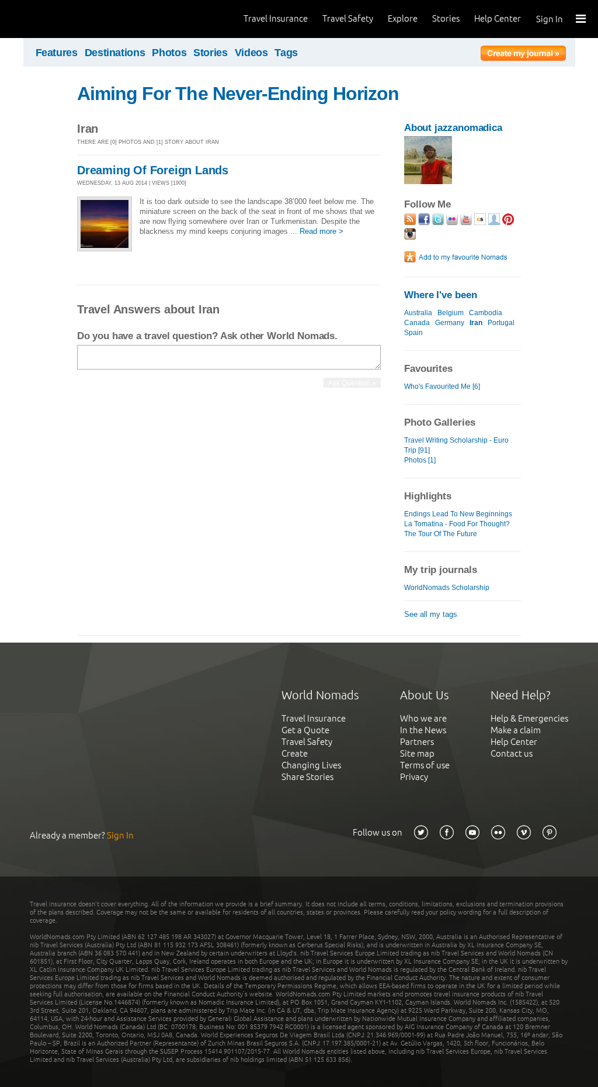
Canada (417, 323)
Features (57, 52)
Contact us (512, 753)
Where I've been (440, 295)
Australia (418, 313)
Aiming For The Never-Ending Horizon (238, 93)
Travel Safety (347, 18)
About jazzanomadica (453, 127)
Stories (446, 18)
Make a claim (516, 730)
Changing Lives (311, 765)
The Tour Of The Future (440, 534)
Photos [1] (420, 460)
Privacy (414, 777)
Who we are (423, 718)
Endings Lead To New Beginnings (458, 514)
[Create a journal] (523, 55)
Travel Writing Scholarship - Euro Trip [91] (456, 445)
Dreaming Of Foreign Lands (152, 170)
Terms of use (425, 765)
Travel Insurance (276, 18)
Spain (413, 333)
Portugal (501, 323)
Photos (169, 52)
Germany (449, 323)
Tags (286, 52)
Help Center (497, 18)
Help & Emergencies (529, 718)
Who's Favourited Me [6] (442, 386)
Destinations (115, 52)
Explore (403, 18)
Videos (251, 52)
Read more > (321, 231)
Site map (417, 753)
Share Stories (307, 777)
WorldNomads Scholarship (446, 588)
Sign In (549, 19)
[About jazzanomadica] (428, 181)
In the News (423, 730)
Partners (417, 742)
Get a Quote (305, 730)
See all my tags (430, 614)
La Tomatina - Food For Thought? (457, 524)
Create (294, 753)
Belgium (450, 313)
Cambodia (485, 313)
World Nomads (61, 19)
